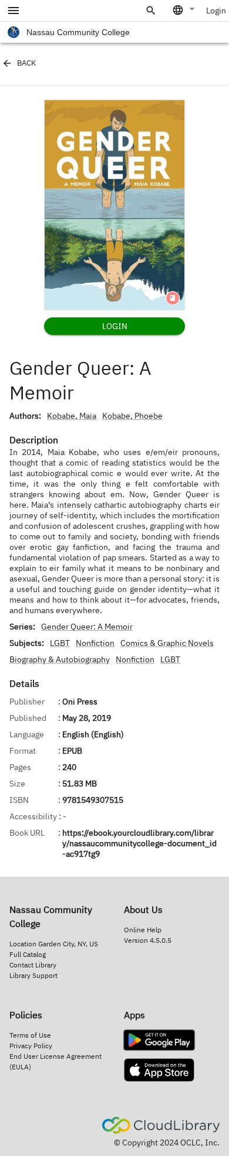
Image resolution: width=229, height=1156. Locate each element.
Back (26, 63)
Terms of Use (30, 1035)
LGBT (60, 643)
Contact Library (32, 964)
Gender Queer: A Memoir (87, 626)
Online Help (142, 929)
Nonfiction (95, 643)
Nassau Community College (78, 32)
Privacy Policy (30, 1045)
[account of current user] (13, 10)
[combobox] (184, 10)
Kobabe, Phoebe (132, 416)
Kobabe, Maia (71, 416)
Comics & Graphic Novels (167, 643)
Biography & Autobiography (59, 659)
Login (216, 10)
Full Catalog (27, 954)
